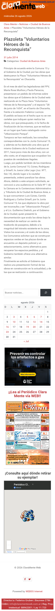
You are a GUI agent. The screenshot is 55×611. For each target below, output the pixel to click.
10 (14, 321)
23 (7, 331)
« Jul (26, 341)
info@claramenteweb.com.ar (25, 604)
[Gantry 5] (27, 5)
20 (34, 326)
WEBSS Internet (34, 591)
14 (41, 321)
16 (7, 326)
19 (27, 326)
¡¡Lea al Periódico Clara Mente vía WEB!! (27, 394)
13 (34, 321)
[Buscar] (45, 292)
